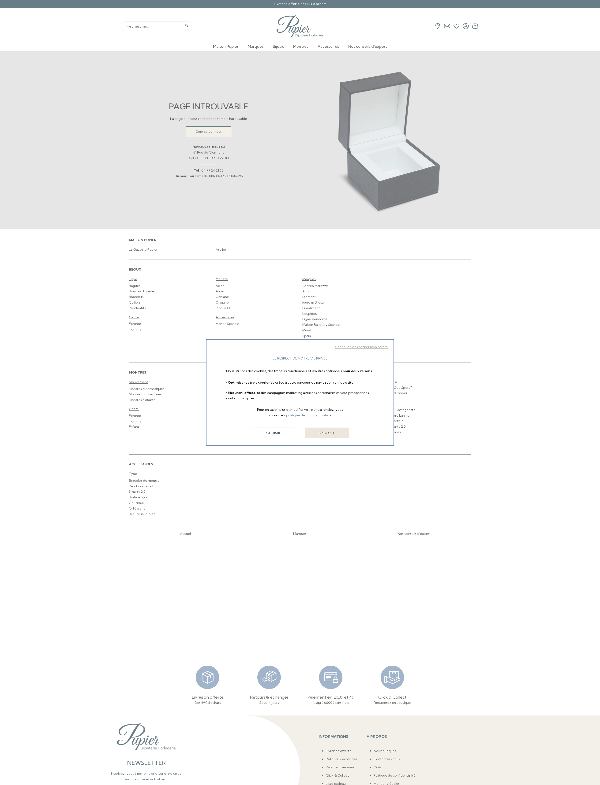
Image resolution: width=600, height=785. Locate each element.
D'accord (327, 433)
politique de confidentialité (307, 415)
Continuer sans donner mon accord (361, 347)
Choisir (273, 433)
